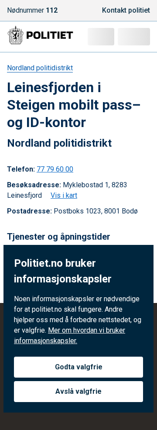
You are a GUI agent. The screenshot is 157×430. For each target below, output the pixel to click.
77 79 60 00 (55, 169)
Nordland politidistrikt (40, 68)
